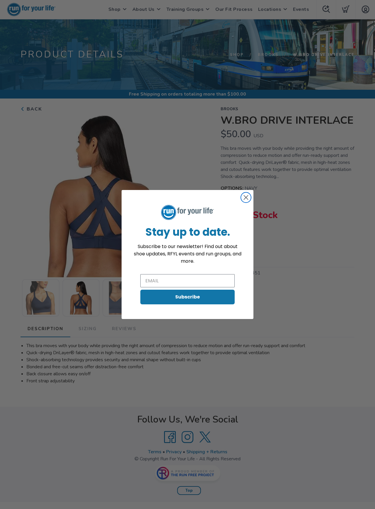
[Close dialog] (246, 197)
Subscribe (187, 296)
